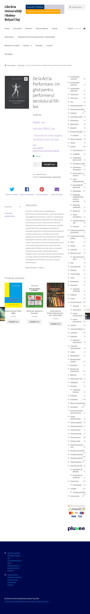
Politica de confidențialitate (15, 601)
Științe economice (76, 426)
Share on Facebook (27, 194)
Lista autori (17, 28)
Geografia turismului (76, 290)
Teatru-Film (21, 65)
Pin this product (42, 194)
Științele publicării (76, 458)
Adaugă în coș (49, 164)
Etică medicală (75, 266)
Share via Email (57, 194)
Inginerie (73, 295)
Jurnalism (73, 333)
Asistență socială (76, 117)
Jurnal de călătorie (76, 329)
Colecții (26, 45)
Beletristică (74, 124)
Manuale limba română (75, 360)
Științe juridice (75, 430)
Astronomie (74, 120)
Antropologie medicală (74, 83)
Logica (72, 352)
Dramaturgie (77, 485)
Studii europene (75, 462)
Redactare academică (76, 206)
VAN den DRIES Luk (44, 128)
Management (74, 356)
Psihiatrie (73, 396)
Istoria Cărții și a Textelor (78, 174)
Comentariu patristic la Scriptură (77, 231)
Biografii (73, 128)
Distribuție (9, 54)
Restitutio (76, 211)
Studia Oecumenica (77, 216)
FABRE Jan (39, 122)
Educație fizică (75, 253)
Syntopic (76, 226)
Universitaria (74, 496)
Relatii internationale (77, 403)
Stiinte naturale (75, 434)
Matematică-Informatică (74, 370)
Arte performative (45, 177)
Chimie (72, 143)
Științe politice (75, 437)
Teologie (73, 488)
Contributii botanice (76, 391)
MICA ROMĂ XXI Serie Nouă (78, 186)
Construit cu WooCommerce (37, 601)
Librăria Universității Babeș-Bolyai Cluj (13, 13)
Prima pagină (11, 65)
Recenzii (29, 28)
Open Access (9, 37)
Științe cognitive (76, 422)
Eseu (72, 263)
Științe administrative (75, 417)
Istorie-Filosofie (75, 302)
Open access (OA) (76, 379)
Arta (71, 102)
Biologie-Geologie (76, 132)
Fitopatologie (75, 274)
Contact (49, 45)
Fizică (72, 278)
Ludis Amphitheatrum (78, 180)
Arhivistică (74, 98)
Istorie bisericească (77, 320)
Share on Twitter (12, 194)
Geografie (73, 285)
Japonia (73, 325)
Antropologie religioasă (74, 89)
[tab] (13, 207)
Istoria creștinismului (78, 314)
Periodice (39, 45)
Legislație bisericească (77, 341)
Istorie (72, 298)
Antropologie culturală (74, 78)
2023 (34, 145)
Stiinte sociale (75, 441)
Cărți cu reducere (42, 28)
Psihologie (74, 399)
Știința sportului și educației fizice (76, 412)
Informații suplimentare (10, 214)
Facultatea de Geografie (77, 476)
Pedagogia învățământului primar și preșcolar (78, 198)
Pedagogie (74, 382)
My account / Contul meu (35, 7)
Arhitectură (74, 94)
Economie (73, 249)
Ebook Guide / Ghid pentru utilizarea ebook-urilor (43, 12)
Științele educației (76, 454)
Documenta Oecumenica (77, 168)
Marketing (73, 365)
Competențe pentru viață (77, 159)
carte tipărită (38, 148)
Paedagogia (77, 191)
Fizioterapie (74, 281)
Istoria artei (77, 310)
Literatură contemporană (75, 347)
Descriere (8, 207)
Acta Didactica (78, 150)
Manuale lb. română (12, 45)
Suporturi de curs (76, 466)
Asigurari (73, 113)
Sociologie (74, 407)
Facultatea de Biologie (77, 470)
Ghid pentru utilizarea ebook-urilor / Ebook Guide (36, 37)
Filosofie (76, 306)
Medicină (73, 375)
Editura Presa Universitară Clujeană (46, 151)
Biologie (75, 135)
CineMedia (76, 154)
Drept (72, 242)
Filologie (73, 270)
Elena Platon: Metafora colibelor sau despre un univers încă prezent (14, 580)
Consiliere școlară (79, 164)
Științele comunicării (77, 451)
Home (7, 28)
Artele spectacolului (77, 109)
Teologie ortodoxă (79, 492)
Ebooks (55, 28)
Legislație (73, 336)
